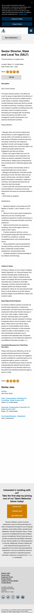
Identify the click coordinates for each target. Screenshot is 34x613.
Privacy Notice (6, 579)
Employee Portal (7, 577)
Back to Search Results (11, 38)
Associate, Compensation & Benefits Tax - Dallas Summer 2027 (15, 408)
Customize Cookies (16, 19)
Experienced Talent (17, 511)
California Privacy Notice (9, 581)
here (26, 340)
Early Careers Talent (17, 516)
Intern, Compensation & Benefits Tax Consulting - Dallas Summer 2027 (14, 399)
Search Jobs (5, 573)
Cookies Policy (23, 14)
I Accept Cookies (17, 24)
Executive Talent (17, 507)
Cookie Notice (6, 583)
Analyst (4, 391)
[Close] (32, 3)
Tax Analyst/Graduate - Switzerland (13, 416)
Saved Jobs (5, 575)
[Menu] (31, 31)
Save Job (11, 77)
